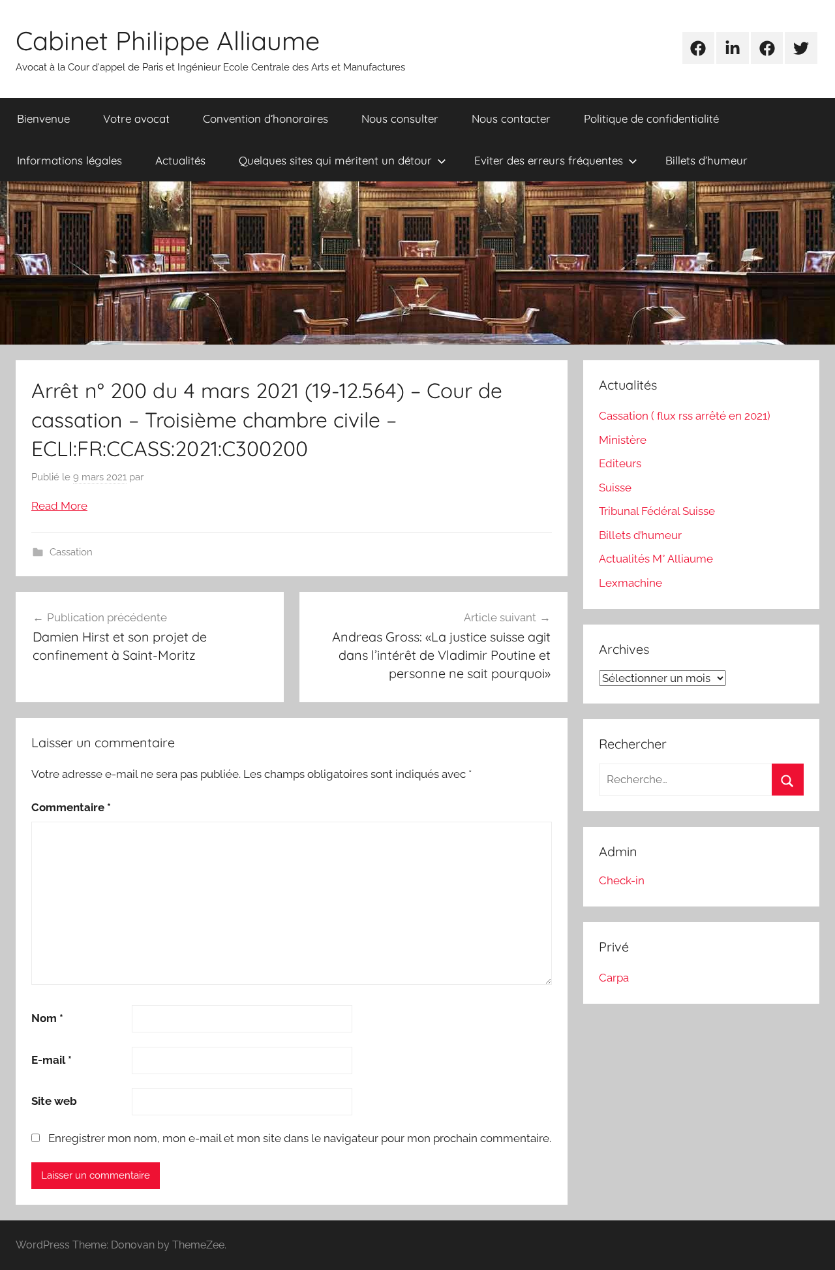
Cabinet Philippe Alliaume (168, 40)
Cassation (71, 552)
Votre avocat (136, 118)
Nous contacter (511, 118)
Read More (59, 505)
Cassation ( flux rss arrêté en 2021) (684, 415)
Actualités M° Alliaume (656, 558)
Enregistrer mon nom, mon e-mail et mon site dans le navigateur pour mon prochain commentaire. (299, 1138)
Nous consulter (399, 118)
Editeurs (620, 463)
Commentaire (71, 807)
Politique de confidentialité (651, 118)
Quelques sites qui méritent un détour (335, 160)
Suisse (615, 487)
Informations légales (69, 160)
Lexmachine (630, 582)
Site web (54, 1100)
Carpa (614, 977)
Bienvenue (43, 118)
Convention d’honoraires (265, 118)
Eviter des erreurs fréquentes (548, 160)
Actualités (180, 160)
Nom (47, 1018)
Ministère (622, 439)
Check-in (622, 880)
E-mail (51, 1059)
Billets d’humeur (706, 160)
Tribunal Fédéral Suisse (657, 511)
